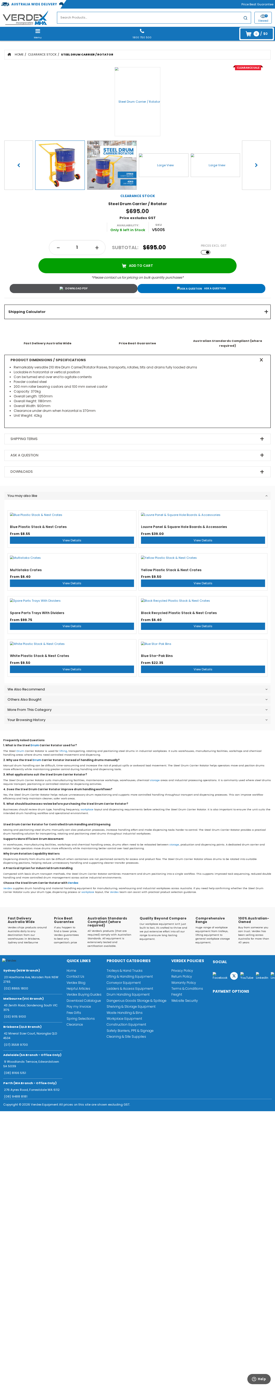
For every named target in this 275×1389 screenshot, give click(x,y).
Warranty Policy (183, 982)
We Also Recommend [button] (26, 689)
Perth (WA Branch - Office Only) (30, 1083)
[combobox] (154, 17)
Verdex (73, 883)
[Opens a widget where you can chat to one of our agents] (256, 1380)
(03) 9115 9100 (15, 1016)
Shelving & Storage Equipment (131, 1006)
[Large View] (60, 165)
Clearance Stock (42, 54)
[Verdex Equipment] (25, 17)
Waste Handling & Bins (125, 1012)
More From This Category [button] (30, 709)
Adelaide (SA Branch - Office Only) (32, 1055)
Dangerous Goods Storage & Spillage (137, 1000)
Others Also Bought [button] (25, 699)
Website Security (184, 1000)
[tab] (137, 312)
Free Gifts (74, 1012)
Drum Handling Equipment (128, 994)
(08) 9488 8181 (15, 1096)
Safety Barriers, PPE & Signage (130, 1030)
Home (19, 54)
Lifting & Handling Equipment (130, 976)
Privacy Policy (182, 970)
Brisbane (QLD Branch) (22, 1027)
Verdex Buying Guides (84, 994)
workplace (87, 809)
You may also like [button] (22, 495)
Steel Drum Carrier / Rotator (87, 54)
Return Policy (181, 976)
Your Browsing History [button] (26, 720)
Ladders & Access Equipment (130, 988)
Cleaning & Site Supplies (126, 1036)
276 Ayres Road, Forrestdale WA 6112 (32, 1090)
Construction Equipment (126, 1024)
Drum (35, 745)
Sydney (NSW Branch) (21, 970)
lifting (63, 751)
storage (155, 780)
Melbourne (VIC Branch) (23, 998)
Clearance (75, 1024)
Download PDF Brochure (74, 288)
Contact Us (75, 976)
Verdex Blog (76, 982)
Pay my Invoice (79, 1006)
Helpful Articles (78, 988)
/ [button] (261, 33)
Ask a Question (215, 288)
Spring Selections (81, 1018)
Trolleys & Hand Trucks (125, 970)
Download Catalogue (84, 1000)
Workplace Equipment (124, 1018)
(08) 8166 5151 (15, 1073)
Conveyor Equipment (124, 982)
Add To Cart (141, 265)
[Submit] (245, 18)
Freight (176, 994)
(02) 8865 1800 (16, 988)
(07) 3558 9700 (16, 1045)
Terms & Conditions (187, 988)
